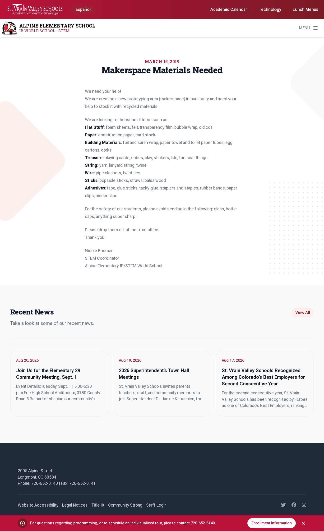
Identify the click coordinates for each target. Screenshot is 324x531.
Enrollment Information (271, 523)
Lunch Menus (305, 9)
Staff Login (156, 505)
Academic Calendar (228, 9)
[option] (83, 10)
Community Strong (125, 505)
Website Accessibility (38, 505)
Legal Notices (75, 505)
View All (302, 312)
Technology (270, 9)
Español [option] (83, 9)
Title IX (98, 505)
